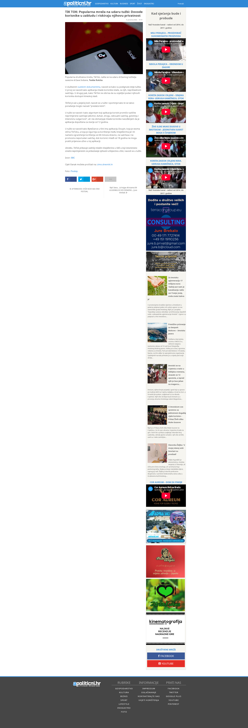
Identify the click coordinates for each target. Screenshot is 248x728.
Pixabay (74, 171)
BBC (73, 157)
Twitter (173, 692)
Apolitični (77, 3)
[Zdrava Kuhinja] (165, 595)
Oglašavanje (148, 692)
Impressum (148, 688)
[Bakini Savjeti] (165, 561)
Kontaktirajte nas (149, 696)
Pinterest (173, 704)
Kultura (124, 692)
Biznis (124, 696)
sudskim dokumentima (89, 86)
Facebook (167, 656)
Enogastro (124, 708)
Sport (124, 700)
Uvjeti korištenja (149, 700)
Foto (124, 711)
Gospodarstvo (124, 688)
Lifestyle (124, 704)
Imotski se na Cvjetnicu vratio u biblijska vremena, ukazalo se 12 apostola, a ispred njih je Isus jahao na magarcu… (176, 374)
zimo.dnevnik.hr (105, 164)
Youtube (167, 663)
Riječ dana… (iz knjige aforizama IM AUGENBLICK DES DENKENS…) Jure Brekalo (123, 190)
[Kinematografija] (165, 629)
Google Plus (173, 696)
